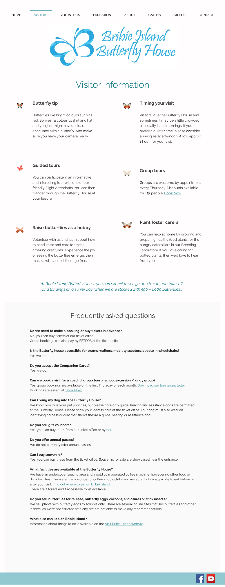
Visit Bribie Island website (124, 524)
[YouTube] (211, 578)
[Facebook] (200, 578)
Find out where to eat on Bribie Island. (81, 484)
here (109, 430)
